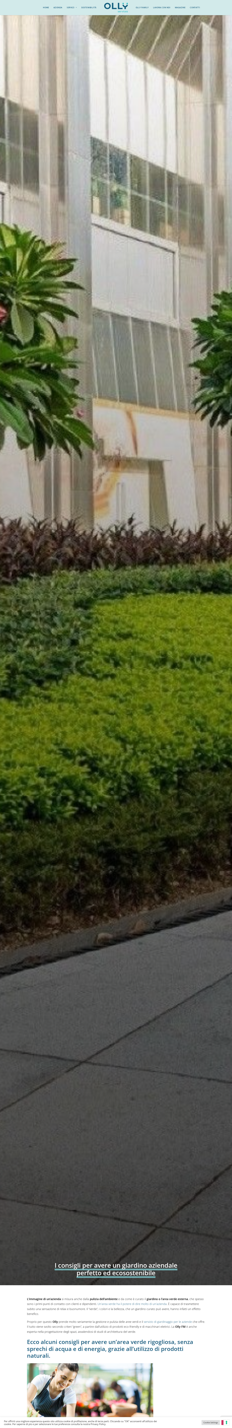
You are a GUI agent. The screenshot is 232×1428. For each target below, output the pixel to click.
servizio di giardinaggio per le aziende (168, 1322)
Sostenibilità (88, 7)
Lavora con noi (161, 7)
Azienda (58, 7)
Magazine (180, 7)
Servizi (70, 7)
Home (46, 7)
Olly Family (142, 7)
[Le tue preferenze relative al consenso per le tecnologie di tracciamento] (226, 1422)
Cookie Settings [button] (210, 1422)
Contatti (195, 7)
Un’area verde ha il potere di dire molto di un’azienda (132, 1304)
